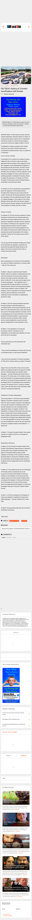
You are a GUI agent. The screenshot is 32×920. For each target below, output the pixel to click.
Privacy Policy (6, 914)
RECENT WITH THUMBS (9, 732)
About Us (18, 909)
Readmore (17, 809)
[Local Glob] (14, 27)
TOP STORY (7, 85)
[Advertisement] (16, 12)
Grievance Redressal (7, 915)
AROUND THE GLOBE (14, 85)
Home (2, 85)
